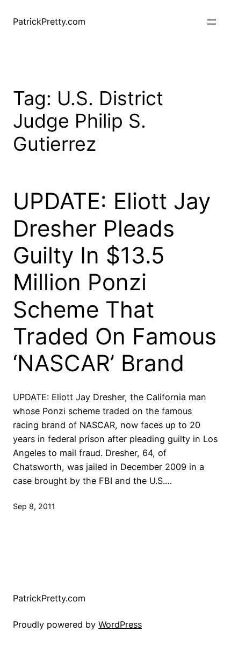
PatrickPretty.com (49, 21)
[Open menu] (211, 22)
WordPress (120, 624)
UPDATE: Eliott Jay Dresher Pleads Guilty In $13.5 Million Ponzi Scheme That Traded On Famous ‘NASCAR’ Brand (114, 282)
